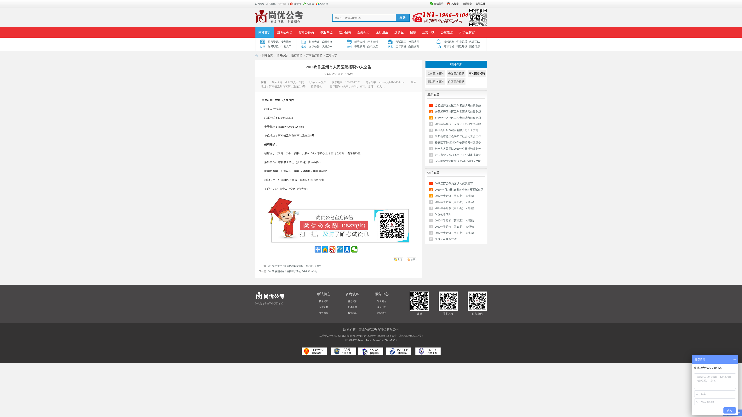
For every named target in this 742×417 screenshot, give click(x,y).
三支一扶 (428, 32)
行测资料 (372, 41)
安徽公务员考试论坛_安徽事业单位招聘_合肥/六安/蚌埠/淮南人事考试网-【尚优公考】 (256, 55)
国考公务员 (284, 32)
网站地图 (381, 313)
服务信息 (474, 46)
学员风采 (461, 41)
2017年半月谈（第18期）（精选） (455, 202)
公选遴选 (447, 32)
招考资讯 (273, 41)
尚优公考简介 (443, 214)
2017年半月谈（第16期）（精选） (455, 220)
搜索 (336, 17)
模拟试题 (413, 41)
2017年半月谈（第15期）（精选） (455, 232)
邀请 (399, 259)
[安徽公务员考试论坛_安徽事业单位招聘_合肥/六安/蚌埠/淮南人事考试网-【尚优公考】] (280, 17)
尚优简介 (381, 301)
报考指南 (286, 41)
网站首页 (264, 32)
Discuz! (388, 340)
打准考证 (314, 41)
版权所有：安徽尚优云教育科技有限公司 (371, 329)
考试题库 (401, 41)
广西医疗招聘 (456, 81)
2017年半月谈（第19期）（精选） (455, 208)
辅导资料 (359, 41)
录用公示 (327, 46)
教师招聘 (345, 32)
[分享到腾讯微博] (340, 249)
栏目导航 (456, 64)
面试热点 (372, 46)
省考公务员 (306, 32)
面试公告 (314, 46)
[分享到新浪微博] (332, 249)
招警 (413, 32)
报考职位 (273, 46)
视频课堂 (449, 41)
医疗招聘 (296, 55)
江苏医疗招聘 (435, 73)
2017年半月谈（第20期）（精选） (455, 195)
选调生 (399, 32)
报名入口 (286, 46)
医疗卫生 (382, 32)
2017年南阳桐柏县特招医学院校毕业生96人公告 (292, 271)
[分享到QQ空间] (325, 249)
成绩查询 (327, 41)
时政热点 (461, 46)
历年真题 (401, 46)
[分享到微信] (354, 249)
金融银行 (363, 32)
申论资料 (359, 46)
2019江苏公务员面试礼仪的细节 (454, 183)
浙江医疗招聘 (435, 81)
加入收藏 (271, 4)
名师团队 (474, 41)
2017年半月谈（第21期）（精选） (455, 226)
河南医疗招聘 (314, 55)
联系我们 (381, 307)
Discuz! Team (364, 340)
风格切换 (323, 4)
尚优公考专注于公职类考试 (269, 303)
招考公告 (282, 55)
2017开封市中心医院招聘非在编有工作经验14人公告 (295, 266)
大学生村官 (467, 32)
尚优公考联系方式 (446, 239)
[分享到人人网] (347, 249)
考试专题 (449, 46)
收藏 (413, 259)
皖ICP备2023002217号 (410, 335)
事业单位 (326, 32)
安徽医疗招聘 (456, 73)
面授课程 (413, 46)
